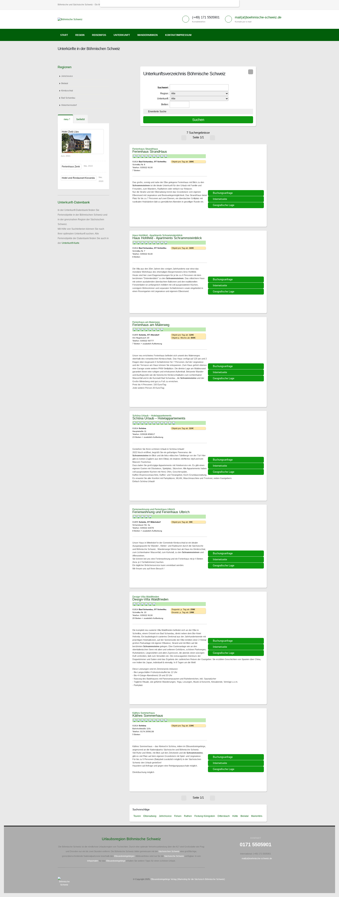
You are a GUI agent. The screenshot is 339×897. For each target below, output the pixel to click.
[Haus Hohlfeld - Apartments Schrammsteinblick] (236, 256)
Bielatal (64, 83)
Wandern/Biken (147, 35)
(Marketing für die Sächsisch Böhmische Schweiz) (201, 879)
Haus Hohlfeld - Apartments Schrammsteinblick (157, 235)
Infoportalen (92, 861)
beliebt (81, 119)
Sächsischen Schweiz (169, 851)
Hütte (235, 816)
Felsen (177, 816)
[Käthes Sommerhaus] (236, 734)
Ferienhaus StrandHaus (145, 149)
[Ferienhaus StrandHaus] (236, 170)
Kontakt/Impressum (178, 35)
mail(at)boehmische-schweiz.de (258, 17)
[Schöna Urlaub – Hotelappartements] (236, 437)
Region (80, 35)
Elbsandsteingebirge (115, 861)
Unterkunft (122, 35)
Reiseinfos (99, 35)
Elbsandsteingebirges (124, 856)
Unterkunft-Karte (70, 243)
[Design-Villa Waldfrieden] (236, 618)
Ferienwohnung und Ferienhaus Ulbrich (153, 509)
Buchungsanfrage (223, 192)
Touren (137, 816)
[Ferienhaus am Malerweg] (236, 343)
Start (64, 35)
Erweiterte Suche (157, 111)
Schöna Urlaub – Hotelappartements (151, 415)
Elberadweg (149, 816)
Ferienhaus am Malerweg (146, 322)
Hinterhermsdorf (69, 105)
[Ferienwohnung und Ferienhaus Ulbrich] (236, 530)
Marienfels (256, 816)
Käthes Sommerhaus (143, 713)
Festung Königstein (204, 816)
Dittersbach (224, 816)
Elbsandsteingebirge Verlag (164, 879)
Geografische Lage (223, 205)
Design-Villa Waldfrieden (145, 596)
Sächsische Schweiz (174, 856)
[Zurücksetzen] (250, 71)
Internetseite (220, 199)
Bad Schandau (68, 98)
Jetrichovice (67, 76)
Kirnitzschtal (67, 90)
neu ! (66, 119)
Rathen (188, 816)
